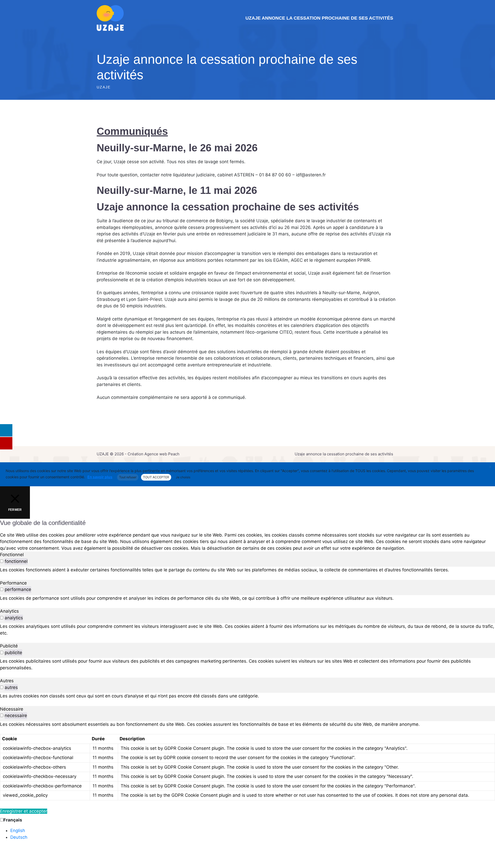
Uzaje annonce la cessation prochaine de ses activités (319, 18)
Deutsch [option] (18, 837)
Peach (173, 453)
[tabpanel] (247, 570)
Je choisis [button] (183, 477)
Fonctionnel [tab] (12, 554)
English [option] (17, 830)
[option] (252, 830)
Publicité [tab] (9, 645)
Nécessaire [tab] (11, 709)
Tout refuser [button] (127, 477)
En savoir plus (99, 477)
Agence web (155, 453)
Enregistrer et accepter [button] (23, 811)
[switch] (1, 561)
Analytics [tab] (9, 611)
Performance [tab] (13, 583)
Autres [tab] (7, 680)
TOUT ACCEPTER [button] (156, 477)
